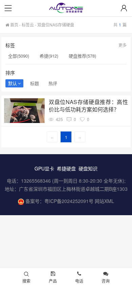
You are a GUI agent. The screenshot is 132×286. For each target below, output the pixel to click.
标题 (34, 83)
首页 (13, 24)
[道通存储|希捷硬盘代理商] (66, 9)
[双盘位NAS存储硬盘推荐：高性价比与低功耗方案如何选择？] (24, 110)
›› (80, 137)
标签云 (28, 24)
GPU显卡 (44, 168)
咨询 (106, 281)
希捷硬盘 (66, 168)
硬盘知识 (88, 168)
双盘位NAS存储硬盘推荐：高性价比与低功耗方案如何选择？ (88, 105)
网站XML (104, 201)
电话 (79, 281)
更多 (122, 45)
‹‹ (52, 137)
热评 (52, 83)
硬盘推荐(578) (82, 56)
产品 (53, 281)
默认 (12, 83)
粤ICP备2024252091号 (68, 201)
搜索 (26, 281)
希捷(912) (49, 56)
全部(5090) (18, 56)
